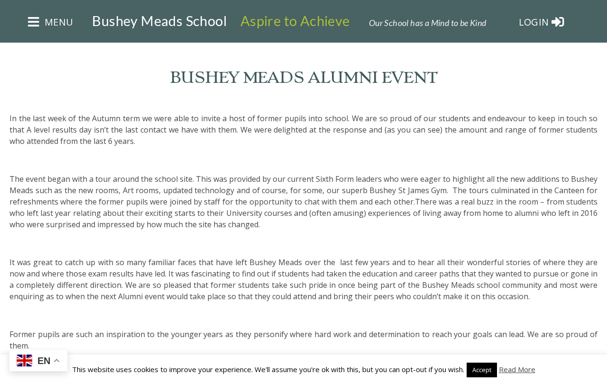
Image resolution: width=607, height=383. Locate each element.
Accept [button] (481, 369)
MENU (57, 22)
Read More (517, 369)
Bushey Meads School (159, 21)
